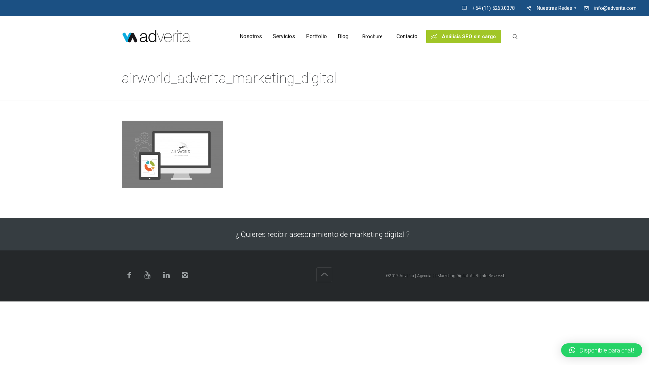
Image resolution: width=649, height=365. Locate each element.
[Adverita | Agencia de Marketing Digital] (156, 36)
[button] (601, 350)
